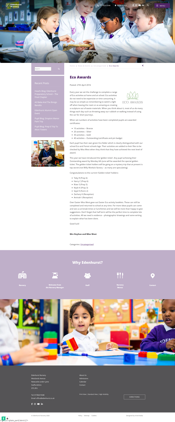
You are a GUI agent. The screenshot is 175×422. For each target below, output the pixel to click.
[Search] (147, 5)
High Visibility (103, 394)
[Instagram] (136, 5)
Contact (82, 385)
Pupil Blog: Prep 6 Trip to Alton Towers (46, 128)
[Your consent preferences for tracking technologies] (7, 418)
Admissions (83, 378)
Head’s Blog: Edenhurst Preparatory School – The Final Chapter (46, 94)
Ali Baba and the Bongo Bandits (46, 104)
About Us (82, 375)
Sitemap (86, 416)
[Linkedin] (143, 5)
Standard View (93, 394)
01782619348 (39, 395)
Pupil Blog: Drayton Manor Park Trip (47, 120)
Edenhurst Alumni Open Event (46, 112)
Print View (82, 394)
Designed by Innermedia (134, 416)
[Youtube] (140, 5)
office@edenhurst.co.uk (45, 398)
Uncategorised (87, 244)
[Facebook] (133, 5)
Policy (80, 416)
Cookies (94, 416)
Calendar (82, 382)
